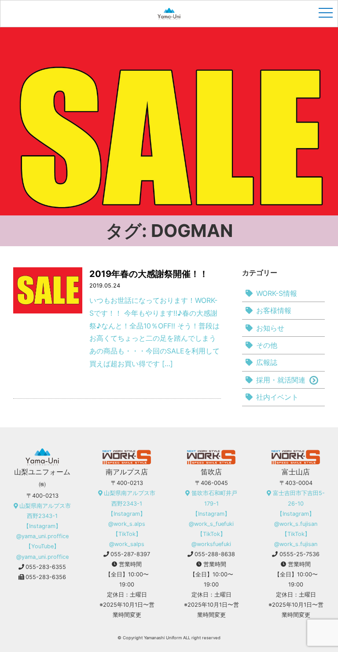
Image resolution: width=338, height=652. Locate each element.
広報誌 (266, 362)
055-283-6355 (46, 567)
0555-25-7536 (299, 554)
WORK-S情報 (276, 293)
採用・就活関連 (280, 379)
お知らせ (270, 328)
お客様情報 (273, 310)
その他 (266, 345)
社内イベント (277, 397)
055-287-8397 (130, 554)
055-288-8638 (215, 554)
